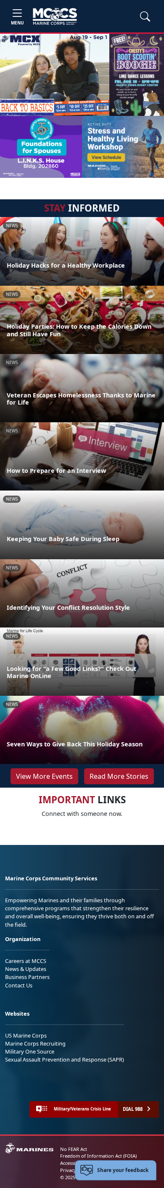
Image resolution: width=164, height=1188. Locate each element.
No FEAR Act (73, 1149)
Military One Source (29, 1051)
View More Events (44, 776)
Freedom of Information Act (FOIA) (98, 1156)
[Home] (55, 16)
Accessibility (73, 1163)
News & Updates (25, 969)
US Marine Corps (26, 1035)
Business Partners (27, 977)
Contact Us (18, 985)
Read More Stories (119, 776)
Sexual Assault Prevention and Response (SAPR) (64, 1059)
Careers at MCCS (25, 961)
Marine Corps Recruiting (35, 1043)
